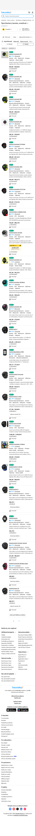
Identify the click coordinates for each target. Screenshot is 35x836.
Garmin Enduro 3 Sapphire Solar (17, 212)
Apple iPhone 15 (22, 655)
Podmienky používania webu (20, 815)
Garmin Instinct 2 (13, 489)
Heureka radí (4, 747)
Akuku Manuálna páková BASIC (26, 645)
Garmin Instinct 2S (14, 588)
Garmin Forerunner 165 (15, 122)
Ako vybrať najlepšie (7, 674)
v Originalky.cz (12, 411)
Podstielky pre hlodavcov (7, 641)
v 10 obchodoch (13, 159)
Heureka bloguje (5, 729)
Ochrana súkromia (5, 754)
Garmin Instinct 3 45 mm (15, 467)
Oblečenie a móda (22, 669)
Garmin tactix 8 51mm (15, 423)
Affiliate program (5, 779)
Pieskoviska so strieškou (7, 645)
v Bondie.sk (12, 504)
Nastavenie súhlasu (6, 752)
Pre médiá (3, 727)
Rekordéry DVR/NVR (6, 643)
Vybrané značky (6, 658)
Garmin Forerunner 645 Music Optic (18, 563)
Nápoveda (3, 783)
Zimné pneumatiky (23, 665)
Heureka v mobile (5, 745)
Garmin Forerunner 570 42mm (17, 144)
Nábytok (20, 667)
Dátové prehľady (5, 776)
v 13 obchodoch (13, 114)
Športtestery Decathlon (7, 667)
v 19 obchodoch (13, 136)
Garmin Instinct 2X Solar (15, 233)
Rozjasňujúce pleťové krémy (8, 649)
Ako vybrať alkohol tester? (8, 681)
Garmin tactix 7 (13, 329)
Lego (19, 663)
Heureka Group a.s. (20, 813)
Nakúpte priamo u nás (6, 750)
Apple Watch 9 (21, 657)
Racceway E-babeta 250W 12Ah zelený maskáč (26, 635)
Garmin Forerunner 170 (15, 260)
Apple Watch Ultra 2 (23, 659)
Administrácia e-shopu (7, 765)
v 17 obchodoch (13, 91)
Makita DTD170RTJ (23, 643)
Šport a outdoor (11, 20)
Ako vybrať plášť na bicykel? (8, 679)
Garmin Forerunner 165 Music (17, 282)
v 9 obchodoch (12, 204)
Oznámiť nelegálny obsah (7, 734)
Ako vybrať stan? (5, 677)
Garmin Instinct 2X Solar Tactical (18, 543)
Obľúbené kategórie (7, 632)
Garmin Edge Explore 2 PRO (16, 352)
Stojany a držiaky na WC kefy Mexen (9, 654)
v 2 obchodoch (12, 366)
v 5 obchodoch (12, 558)
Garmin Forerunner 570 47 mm (17, 189)
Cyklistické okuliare (6, 637)
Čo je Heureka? (5, 718)
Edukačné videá (5, 781)
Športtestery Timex (6, 661)
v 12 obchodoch (13, 181)
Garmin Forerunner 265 (15, 76)
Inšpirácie (3, 799)
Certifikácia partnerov (6, 797)
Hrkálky (3, 635)
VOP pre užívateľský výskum (8, 759)
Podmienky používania (6, 723)
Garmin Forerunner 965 (15, 99)
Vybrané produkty (23, 632)
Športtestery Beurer (6, 669)
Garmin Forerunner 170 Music (17, 444)
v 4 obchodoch (12, 436)
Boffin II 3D (21, 641)
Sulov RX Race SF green (24, 647)
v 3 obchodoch (12, 321)
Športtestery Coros (6, 663)
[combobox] (17, 16)
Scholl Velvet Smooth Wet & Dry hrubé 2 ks (26, 639)
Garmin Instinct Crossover (16, 374)
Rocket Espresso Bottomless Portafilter (26, 637)
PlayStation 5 (21, 661)
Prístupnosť (4, 736)
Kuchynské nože (5, 639)
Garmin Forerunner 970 (15, 54)
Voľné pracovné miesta (7, 725)
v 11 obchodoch (13, 68)
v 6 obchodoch (12, 388)
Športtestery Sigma (6, 665)
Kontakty (3, 720)
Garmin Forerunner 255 (15, 307)
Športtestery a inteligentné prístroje (23, 20)
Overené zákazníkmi (6, 790)
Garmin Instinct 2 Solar (15, 396)
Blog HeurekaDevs (6, 732)
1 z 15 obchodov (13, 252)
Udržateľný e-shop (6, 801)
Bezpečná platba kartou (7, 756)
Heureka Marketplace (6, 772)
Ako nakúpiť (4, 743)
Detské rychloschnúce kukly (8, 647)
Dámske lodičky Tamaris (7, 651)
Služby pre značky (5, 774)
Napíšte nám (17, 698)
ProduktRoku (4, 794)
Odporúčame (22, 652)
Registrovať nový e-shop (7, 767)
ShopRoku (3, 792)
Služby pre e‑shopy (6, 770)
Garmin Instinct (13, 518)
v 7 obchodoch (12, 224)
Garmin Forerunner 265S (15, 167)
